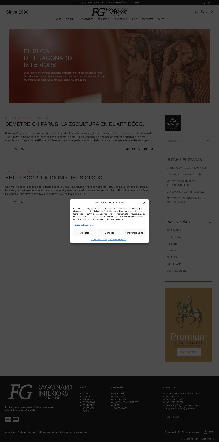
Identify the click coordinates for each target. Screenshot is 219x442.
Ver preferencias (134, 232)
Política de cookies (99, 240)
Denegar (109, 232)
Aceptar (84, 232)
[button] (144, 202)
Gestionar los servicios (84, 225)
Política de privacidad (117, 240)
